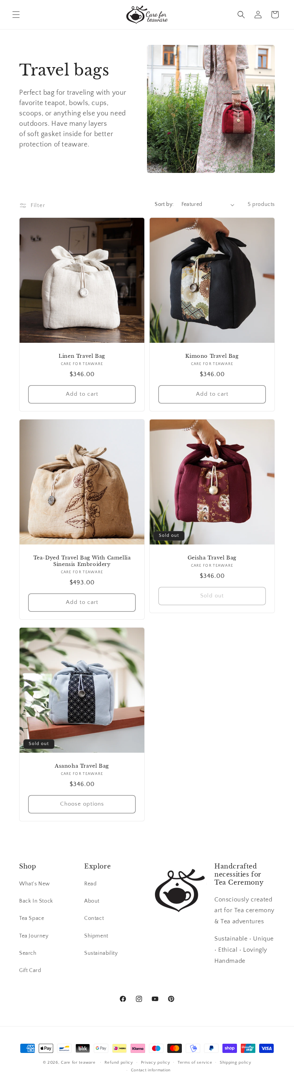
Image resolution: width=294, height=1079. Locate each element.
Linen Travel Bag (82, 356)
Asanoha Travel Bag (82, 766)
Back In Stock (36, 901)
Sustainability (101, 953)
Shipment (96, 936)
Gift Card (30, 970)
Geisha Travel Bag (212, 558)
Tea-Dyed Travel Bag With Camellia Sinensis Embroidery (82, 561)
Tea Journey (34, 936)
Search (28, 953)
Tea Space (31, 918)
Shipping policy (236, 1062)
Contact (94, 918)
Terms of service (195, 1062)
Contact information (151, 1070)
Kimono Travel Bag (211, 356)
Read (90, 884)
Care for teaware (78, 1062)
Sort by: (164, 204)
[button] (16, 14)
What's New (34, 884)
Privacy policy (155, 1062)
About (92, 901)
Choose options (82, 804)
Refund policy (119, 1062)
